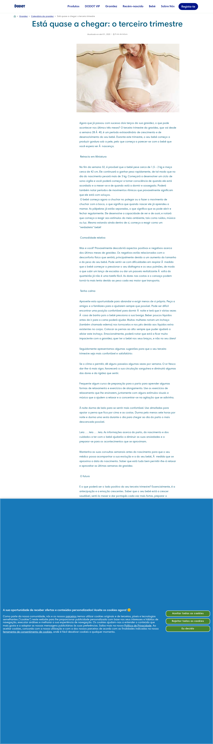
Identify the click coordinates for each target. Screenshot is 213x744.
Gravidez (111, 6)
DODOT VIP (92, 6)
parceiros (71, 616)
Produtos (73, 6)
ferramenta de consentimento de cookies (27, 632)
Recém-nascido (133, 6)
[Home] (20, 6)
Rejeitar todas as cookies (188, 621)
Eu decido (188, 628)
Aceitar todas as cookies (188, 613)
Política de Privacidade (137, 625)
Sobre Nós (168, 6)
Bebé (152, 6)
